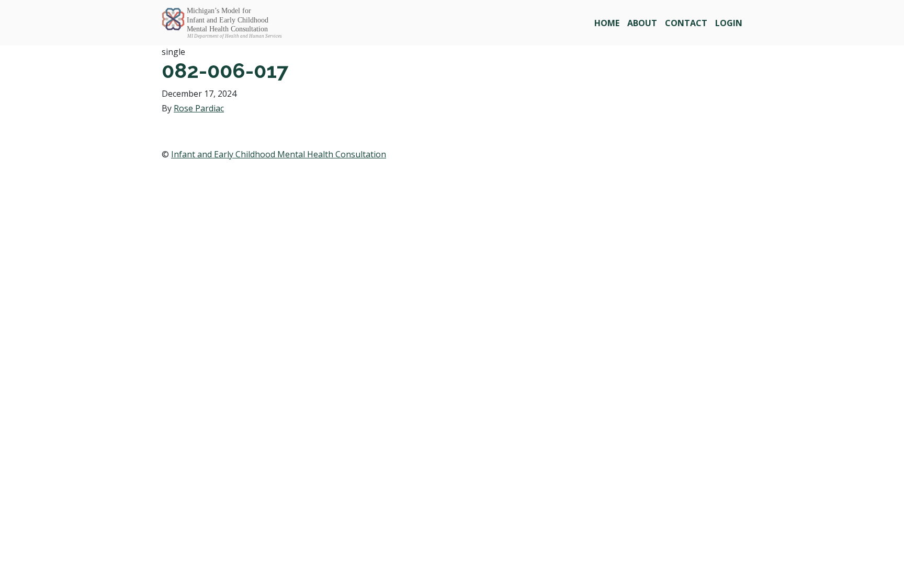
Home (606, 23)
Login (728, 23)
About (642, 23)
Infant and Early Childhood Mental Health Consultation (278, 154)
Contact (686, 23)
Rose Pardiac (199, 108)
